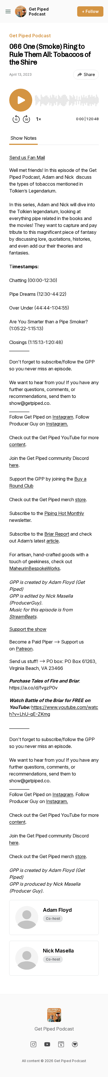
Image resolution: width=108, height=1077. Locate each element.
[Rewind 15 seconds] (16, 119)
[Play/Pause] (20, 100)
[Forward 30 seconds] (26, 119)
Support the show (27, 629)
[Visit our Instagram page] (33, 1044)
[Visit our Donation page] (75, 1044)
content (17, 444)
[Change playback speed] (38, 119)
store (80, 499)
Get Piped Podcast (39, 12)
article (52, 541)
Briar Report (56, 534)
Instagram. (57, 424)
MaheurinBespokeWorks (34, 568)
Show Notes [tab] (23, 138)
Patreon (24, 649)
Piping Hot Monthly (64, 513)
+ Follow (90, 11)
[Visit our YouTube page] (47, 1044)
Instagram (62, 417)
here (13, 465)
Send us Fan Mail (27, 157)
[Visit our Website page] (61, 1044)
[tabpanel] (54, 527)
